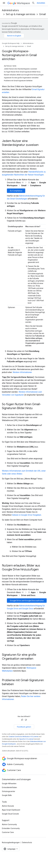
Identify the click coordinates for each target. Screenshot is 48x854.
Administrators (10, 10)
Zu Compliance (16, 191)
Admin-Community (9, 824)
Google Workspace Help (11, 43)
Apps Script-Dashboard (11, 810)
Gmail (42, 14)
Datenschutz (27, 842)
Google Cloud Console (10, 814)
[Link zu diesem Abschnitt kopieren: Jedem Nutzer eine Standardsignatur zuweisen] (41, 145)
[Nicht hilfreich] (26, 720)
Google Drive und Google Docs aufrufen (27, 600)
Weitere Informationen (22, 372)
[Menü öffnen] (3, 3)
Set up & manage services (20, 14)
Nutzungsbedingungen (11, 842)
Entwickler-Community (11, 828)
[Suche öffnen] (33, 2)
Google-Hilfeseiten (9, 784)
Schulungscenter (8, 791)
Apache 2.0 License (26, 739)
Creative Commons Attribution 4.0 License (23, 736)
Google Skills (7, 795)
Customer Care (8, 832)
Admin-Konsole (8, 806)
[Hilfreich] (22, 720)
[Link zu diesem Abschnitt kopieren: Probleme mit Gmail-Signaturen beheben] (16, 684)
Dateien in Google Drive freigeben (26, 515)
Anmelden (41, 3)
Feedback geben (24, 727)
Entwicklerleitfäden (9, 787)
